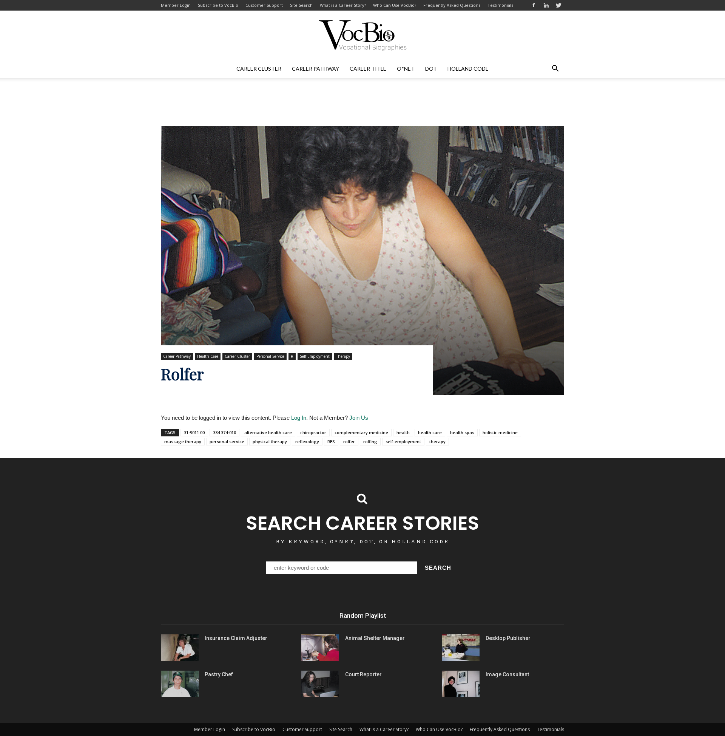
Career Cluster (258, 68)
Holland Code (468, 68)
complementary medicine (361, 432)
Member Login (176, 5)
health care (430, 432)
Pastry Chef (219, 674)
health (403, 432)
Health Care (207, 356)
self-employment (403, 441)
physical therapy (270, 441)
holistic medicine (500, 432)
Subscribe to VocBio (218, 5)
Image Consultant (507, 674)
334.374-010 (224, 432)
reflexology (307, 441)
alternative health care (268, 432)
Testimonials (500, 5)
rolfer (349, 441)
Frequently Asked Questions (451, 5)
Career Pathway (315, 68)
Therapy (343, 356)
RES (331, 441)
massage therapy (182, 441)
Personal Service (270, 356)
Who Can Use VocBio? (394, 5)
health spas (462, 432)
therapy (437, 441)
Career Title (368, 68)
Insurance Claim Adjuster (236, 638)
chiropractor (313, 432)
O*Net (406, 68)
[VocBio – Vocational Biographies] (362, 36)
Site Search (301, 5)
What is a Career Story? (343, 5)
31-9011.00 (194, 432)
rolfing (370, 441)
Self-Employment (315, 356)
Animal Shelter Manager (375, 638)
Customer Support (264, 5)
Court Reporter (363, 674)
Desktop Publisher (508, 638)
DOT (431, 68)
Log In (298, 417)
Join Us (358, 417)
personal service (227, 441)
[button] (555, 69)
